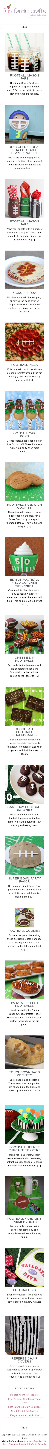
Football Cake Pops (24, 434)
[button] (24, 27)
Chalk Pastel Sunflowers (24, 1411)
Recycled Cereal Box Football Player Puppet (24, 150)
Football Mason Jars (24, 77)
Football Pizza (24, 364)
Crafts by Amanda (37, 1444)
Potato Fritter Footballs (24, 1004)
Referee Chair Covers (24, 1360)
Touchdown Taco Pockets (24, 1074)
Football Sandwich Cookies (24, 506)
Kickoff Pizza (24, 292)
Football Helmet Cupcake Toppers (25, 1148)
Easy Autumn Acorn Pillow (24, 1415)
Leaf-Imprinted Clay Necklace (24, 1407)
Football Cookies (24, 930)
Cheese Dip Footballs (24, 659)
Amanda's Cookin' (17, 1444)
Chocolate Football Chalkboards (24, 732)
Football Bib (24, 1290)
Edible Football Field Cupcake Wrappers (24, 582)
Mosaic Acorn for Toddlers (24, 1395)
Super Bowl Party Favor (24, 880)
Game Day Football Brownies (24, 808)
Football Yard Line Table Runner (24, 1220)
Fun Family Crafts (24, 12)
